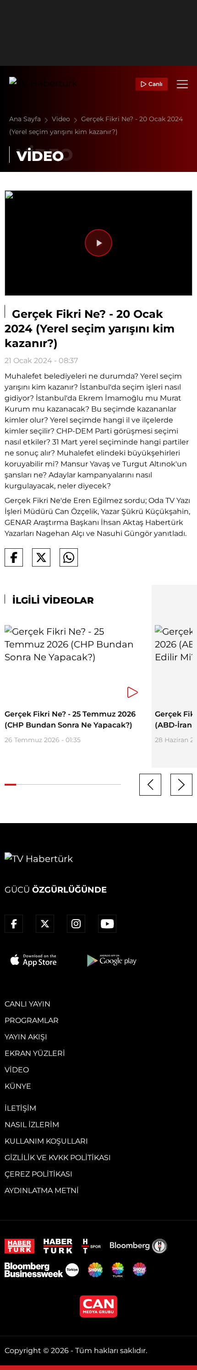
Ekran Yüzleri (35, 1053)
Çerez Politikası (38, 1174)
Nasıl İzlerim (32, 1124)
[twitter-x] (45, 924)
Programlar (32, 1020)
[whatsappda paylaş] (69, 557)
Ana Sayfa (26, 119)
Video (62, 119)
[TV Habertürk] (43, 84)
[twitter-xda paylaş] (41, 557)
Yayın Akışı (26, 1037)
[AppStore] (34, 960)
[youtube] (107, 924)
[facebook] (14, 924)
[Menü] (182, 84)
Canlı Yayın (27, 1004)
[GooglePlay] (111, 960)
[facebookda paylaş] (14, 557)
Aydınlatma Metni (42, 1190)
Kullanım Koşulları (46, 1141)
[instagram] (76, 924)
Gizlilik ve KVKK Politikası (58, 1157)
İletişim (20, 1108)
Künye (18, 1086)
